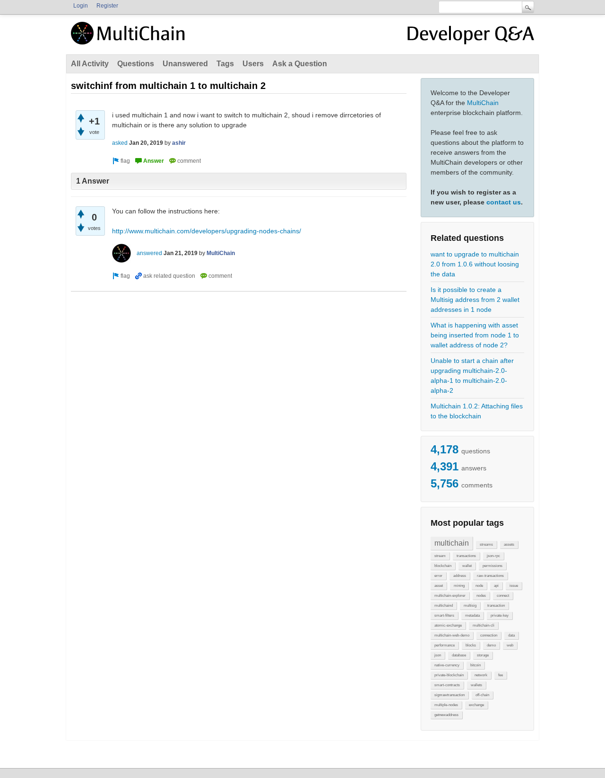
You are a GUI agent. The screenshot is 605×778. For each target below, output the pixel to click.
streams (486, 544)
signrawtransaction (449, 695)
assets (509, 544)
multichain (451, 543)
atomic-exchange (448, 625)
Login (80, 5)
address (459, 576)
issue (514, 586)
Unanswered (185, 64)
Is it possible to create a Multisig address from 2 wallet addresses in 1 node (475, 299)
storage (483, 655)
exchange (476, 705)
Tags (225, 64)
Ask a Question (299, 64)
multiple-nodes (446, 705)
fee (500, 675)
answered (149, 253)
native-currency (446, 665)
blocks (471, 645)
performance (444, 645)
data (511, 635)
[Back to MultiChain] (129, 38)
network (481, 675)
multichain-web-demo (451, 635)
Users (253, 64)
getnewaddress (446, 715)
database (459, 655)
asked (120, 143)
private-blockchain (449, 675)
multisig (470, 605)
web (510, 645)
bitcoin (475, 665)
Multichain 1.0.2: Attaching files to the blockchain (477, 411)
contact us (503, 202)
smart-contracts (447, 685)
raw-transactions (490, 576)
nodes (481, 595)
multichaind (443, 605)
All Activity (90, 64)
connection (488, 635)
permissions (492, 566)
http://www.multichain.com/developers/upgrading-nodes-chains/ (206, 231)
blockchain (442, 566)
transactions (466, 556)
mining (459, 586)
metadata (472, 615)
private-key (500, 615)
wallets (476, 685)
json (437, 655)
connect (503, 595)
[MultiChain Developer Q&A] (470, 37)
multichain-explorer (450, 595)
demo (491, 645)
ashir (179, 143)
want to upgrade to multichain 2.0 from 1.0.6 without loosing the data (475, 264)
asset (438, 586)
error (438, 576)
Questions (135, 64)
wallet (467, 566)
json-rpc (493, 556)
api (496, 586)
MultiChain (483, 102)
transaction (496, 605)
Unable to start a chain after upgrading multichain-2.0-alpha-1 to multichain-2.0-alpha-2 (472, 375)
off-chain (482, 695)
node (479, 586)
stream (440, 556)
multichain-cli (483, 625)
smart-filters (444, 615)
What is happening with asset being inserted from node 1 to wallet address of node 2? (475, 335)
